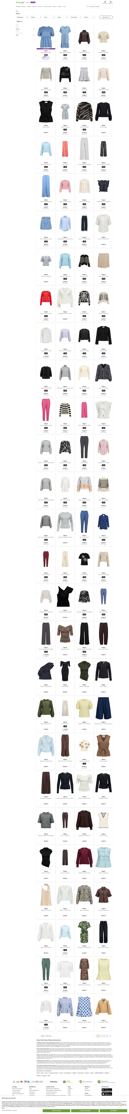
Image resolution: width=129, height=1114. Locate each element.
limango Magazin (16, 1092)
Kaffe (42, 1073)
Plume (61, 1073)
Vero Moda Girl (67, 1073)
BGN (49, 1075)
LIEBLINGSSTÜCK (99, 1073)
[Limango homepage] (20, 2)
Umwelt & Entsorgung (51, 1092)
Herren (69, 1095)
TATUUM (39, 1075)
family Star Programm (17, 1088)
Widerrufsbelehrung (34, 1090)
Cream (91, 1073)
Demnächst (87, 1090)
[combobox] (99, 7)
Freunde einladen (16, 1090)
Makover (107, 1073)
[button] (110, 2)
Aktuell (86, 1088)
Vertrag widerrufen (50, 1093)
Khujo (46, 1073)
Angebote (70, 1088)
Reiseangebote (88, 1095)
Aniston (87, 1073)
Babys (69, 1090)
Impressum (31, 1095)
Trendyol (44, 1075)
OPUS (38, 1073)
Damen (17, 29)
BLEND (74, 1073)
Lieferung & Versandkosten (52, 1088)
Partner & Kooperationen (18, 1093)
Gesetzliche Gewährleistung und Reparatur (56, 1095)
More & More (80, 1073)
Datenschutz (32, 1092)
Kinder (69, 1092)
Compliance (32, 1093)
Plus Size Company (53, 1073)
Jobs (13, 1095)
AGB (30, 1088)
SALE (17, 35)
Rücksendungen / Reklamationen (53, 1090)
